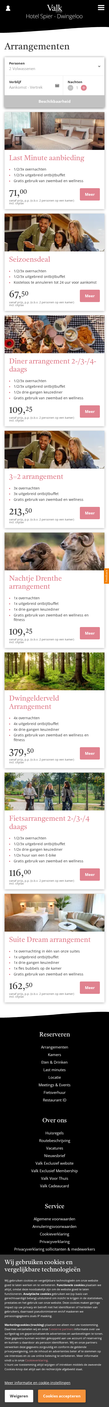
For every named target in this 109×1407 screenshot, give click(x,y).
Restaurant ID (54, 1099)
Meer (90, 194)
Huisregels (54, 1132)
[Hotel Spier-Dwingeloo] (54, 12)
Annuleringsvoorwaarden (54, 1226)
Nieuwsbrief (54, 1155)
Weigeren (19, 1395)
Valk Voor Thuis (54, 1178)
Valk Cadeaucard (54, 1185)
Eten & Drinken (54, 1062)
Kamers (54, 1054)
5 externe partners (61, 1329)
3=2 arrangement (36, 477)
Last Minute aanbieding (46, 158)
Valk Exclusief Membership (54, 1170)
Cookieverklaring (36, 1360)
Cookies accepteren (62, 1395)
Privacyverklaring (55, 1241)
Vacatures (54, 1148)
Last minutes (54, 1069)
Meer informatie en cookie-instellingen (37, 1382)
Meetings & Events (54, 1084)
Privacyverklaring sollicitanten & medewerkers (54, 1249)
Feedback (106, 576)
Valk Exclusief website (54, 1163)
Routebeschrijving (54, 1140)
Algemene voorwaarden (54, 1218)
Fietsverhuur (55, 1092)
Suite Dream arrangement (50, 940)
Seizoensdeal (29, 260)
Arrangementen (54, 1047)
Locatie (54, 1077)
